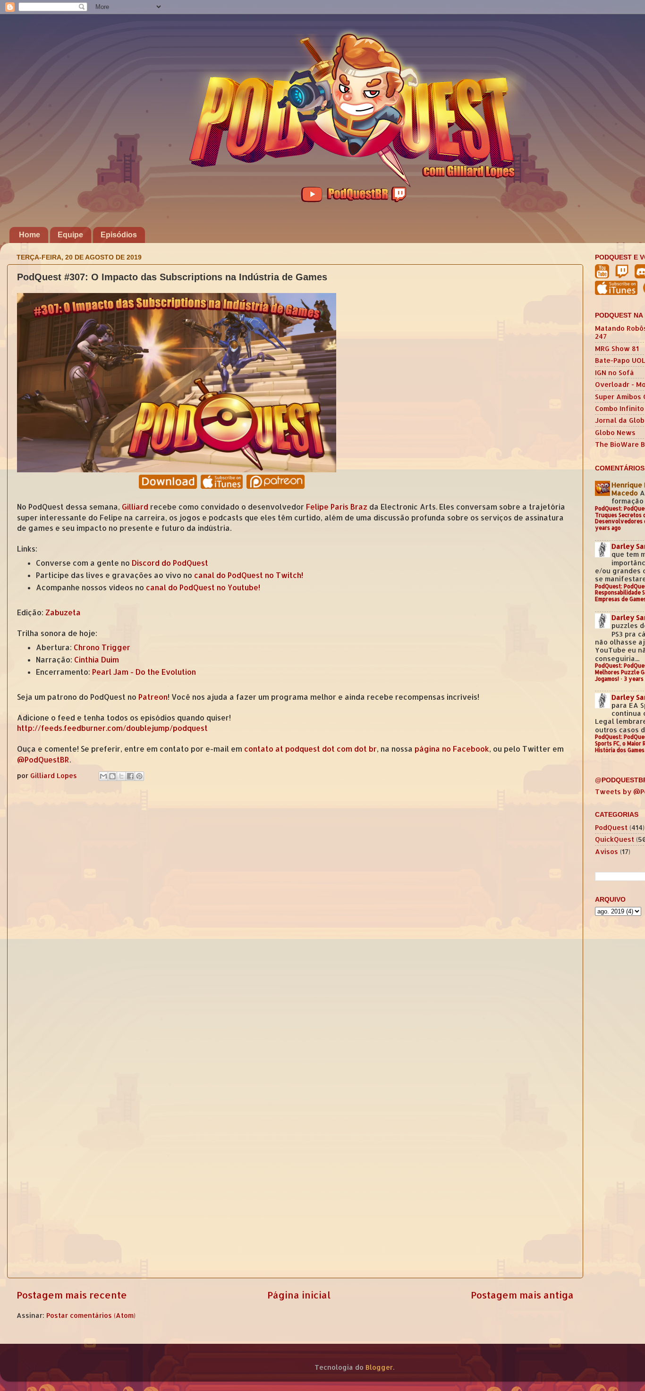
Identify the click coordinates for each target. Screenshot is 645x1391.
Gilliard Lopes (54, 775)
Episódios (119, 235)
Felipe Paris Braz (336, 506)
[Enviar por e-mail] (103, 776)
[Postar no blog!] (112, 776)
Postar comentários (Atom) (91, 1315)
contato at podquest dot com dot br (310, 749)
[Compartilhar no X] (121, 776)
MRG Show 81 (617, 348)
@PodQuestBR (43, 759)
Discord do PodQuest (170, 563)
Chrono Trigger (102, 647)
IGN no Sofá (614, 372)
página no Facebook (452, 749)
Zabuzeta (63, 612)
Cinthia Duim (96, 659)
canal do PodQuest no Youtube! (203, 587)
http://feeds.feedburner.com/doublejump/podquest (112, 728)
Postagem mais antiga (522, 1295)
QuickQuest (614, 839)
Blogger (379, 1367)
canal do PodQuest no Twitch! (248, 575)
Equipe (70, 235)
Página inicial (299, 1295)
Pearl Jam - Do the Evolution (144, 672)
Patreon (153, 697)
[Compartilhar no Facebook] (130, 776)
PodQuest (611, 827)
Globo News (615, 432)
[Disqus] (295, 906)
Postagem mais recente (72, 1295)
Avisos (606, 851)
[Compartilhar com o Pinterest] (139, 776)
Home (29, 235)
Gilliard (135, 506)
